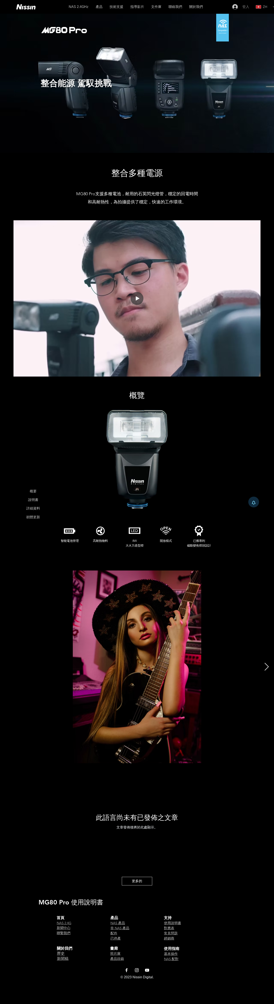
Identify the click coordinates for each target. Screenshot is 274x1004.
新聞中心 (63, 928)
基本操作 (171, 954)
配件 (113, 933)
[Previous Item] (7, 667)
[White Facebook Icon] (126, 970)
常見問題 (171, 933)
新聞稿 (62, 958)
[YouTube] (147, 970)
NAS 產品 (117, 923)
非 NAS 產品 (119, 928)
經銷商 (169, 938)
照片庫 (115, 954)
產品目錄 (117, 959)
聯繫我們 (63, 933)
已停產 (115, 938)
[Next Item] (266, 667)
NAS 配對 (171, 959)
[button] (156, 7)
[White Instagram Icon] (136, 970)
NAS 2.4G (64, 923)
